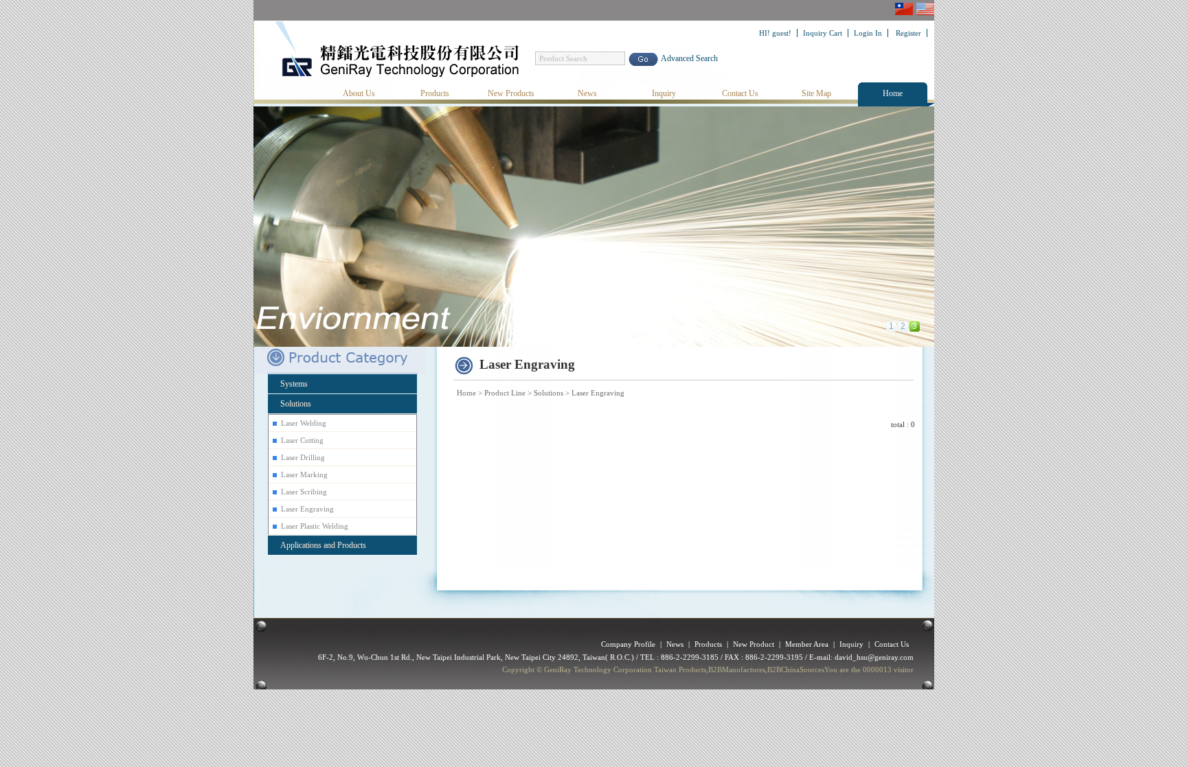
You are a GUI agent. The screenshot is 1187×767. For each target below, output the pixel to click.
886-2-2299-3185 (690, 657)
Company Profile (628, 644)
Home (893, 93)
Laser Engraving (598, 393)
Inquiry (664, 93)
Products (434, 93)
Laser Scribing (304, 492)
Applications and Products (323, 545)
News (587, 93)
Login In (868, 33)
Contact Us (740, 93)
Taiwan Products (680, 669)
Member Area (806, 644)
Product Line (504, 393)
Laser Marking (304, 474)
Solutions (548, 393)
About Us (359, 93)
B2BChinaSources (795, 669)
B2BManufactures (736, 669)
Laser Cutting (302, 440)
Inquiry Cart (822, 33)
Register (908, 33)
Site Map (816, 93)
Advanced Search (689, 58)
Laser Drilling (303, 457)
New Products (511, 93)
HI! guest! (775, 33)
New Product (753, 644)
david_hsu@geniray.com (874, 657)
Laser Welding (303, 423)
